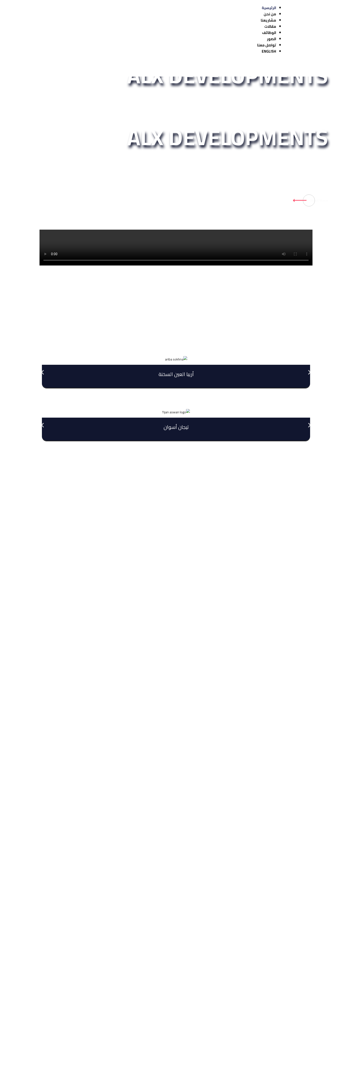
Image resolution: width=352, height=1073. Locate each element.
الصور (271, 38)
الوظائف (269, 32)
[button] (42, 372)
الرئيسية (269, 7)
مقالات (270, 26)
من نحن (270, 14)
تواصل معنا (266, 45)
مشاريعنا (268, 20)
